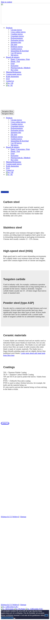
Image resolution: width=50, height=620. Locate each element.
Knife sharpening (12, 76)
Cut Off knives (16, 53)
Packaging (14, 66)
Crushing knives (17, 34)
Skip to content (6, 2)
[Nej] (14, 618)
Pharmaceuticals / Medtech (20, 68)
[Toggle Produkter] (41, 118)
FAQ (8, 79)
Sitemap (23, 517)
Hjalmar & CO (17, 513)
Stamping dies (16, 42)
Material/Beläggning (13, 72)
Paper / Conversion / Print (20, 59)
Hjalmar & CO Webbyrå (10, 517)
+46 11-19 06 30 (7, 441)
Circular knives (16, 30)
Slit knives (14, 55)
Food (13, 64)
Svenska (11, 609)
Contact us (10, 81)
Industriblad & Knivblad (20, 51)
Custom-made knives (14, 74)
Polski (23, 609)
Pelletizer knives (17, 47)
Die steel (14, 45)
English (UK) (13, 607)
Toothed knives (16, 49)
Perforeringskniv (17, 38)
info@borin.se (6, 443)
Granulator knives (17, 36)
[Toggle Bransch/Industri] (41, 147)
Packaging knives (17, 40)
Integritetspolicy (7, 618)
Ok (46, 615)
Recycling (14, 70)
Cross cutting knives (18, 32)
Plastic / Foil (15, 61)
